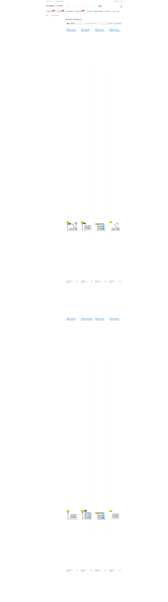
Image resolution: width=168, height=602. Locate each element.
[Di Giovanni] (54, 6)
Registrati (117, 1)
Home (47, 15)
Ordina (86, 23)
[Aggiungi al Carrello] (77, 281)
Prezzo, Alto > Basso (92, 23)
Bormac (68, 28)
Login (121, 1)
